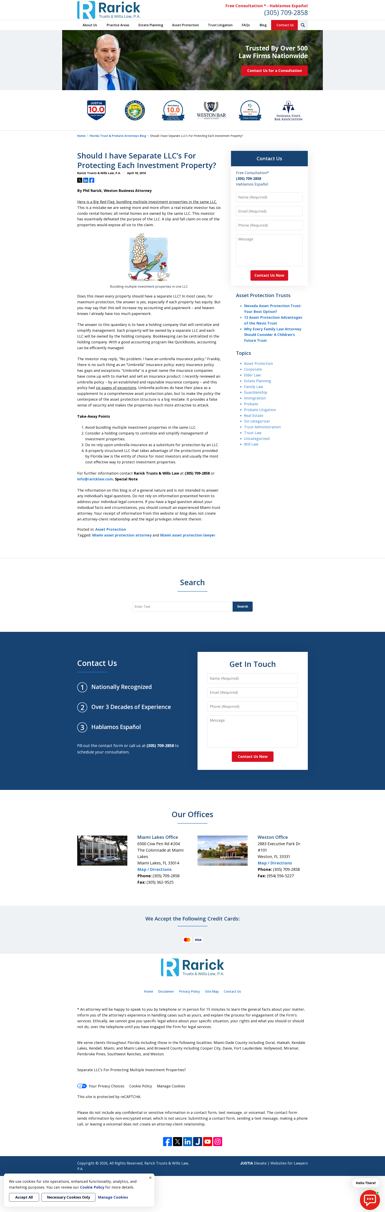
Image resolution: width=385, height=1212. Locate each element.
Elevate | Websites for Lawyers (274, 1163)
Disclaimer (166, 991)
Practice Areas (118, 25)
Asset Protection (185, 25)
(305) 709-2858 (286, 12)
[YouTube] (207, 1141)
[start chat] (370, 1200)
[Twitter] (177, 1141)
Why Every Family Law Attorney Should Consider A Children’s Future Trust (272, 335)
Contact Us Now (269, 275)
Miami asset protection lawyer (187, 535)
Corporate (253, 369)
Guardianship (255, 392)
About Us (90, 25)
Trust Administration (262, 427)
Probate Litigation (260, 409)
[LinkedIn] (187, 1141)
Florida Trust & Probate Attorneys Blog (118, 136)
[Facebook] (167, 1141)
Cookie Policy (140, 1086)
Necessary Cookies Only (68, 1197)
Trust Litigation (220, 25)
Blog (263, 25)
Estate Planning (151, 25)
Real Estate (253, 415)
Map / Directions (154, 869)
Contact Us (285, 25)
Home (81, 136)
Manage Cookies (171, 1086)
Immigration (255, 398)
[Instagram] (217, 1141)
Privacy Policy (189, 991)
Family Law (253, 386)
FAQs (246, 25)
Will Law (251, 444)
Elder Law (252, 375)
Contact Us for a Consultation (274, 70)
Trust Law (252, 432)
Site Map (212, 991)
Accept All (24, 1197)
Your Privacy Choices (106, 1086)
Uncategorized (257, 438)
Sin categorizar (257, 421)
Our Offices (192, 814)
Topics (243, 353)
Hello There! (366, 1183)
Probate (251, 403)
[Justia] (197, 1141)
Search (242, 606)
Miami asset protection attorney (122, 535)
